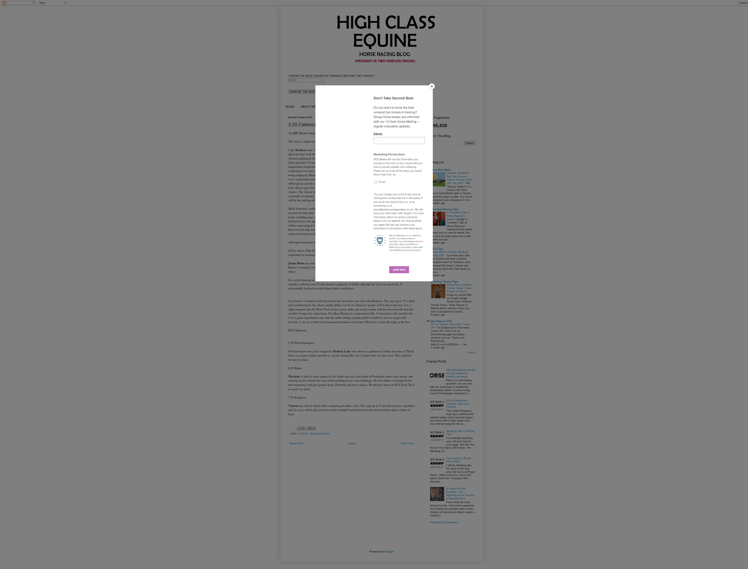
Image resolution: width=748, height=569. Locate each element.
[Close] (432, 86)
